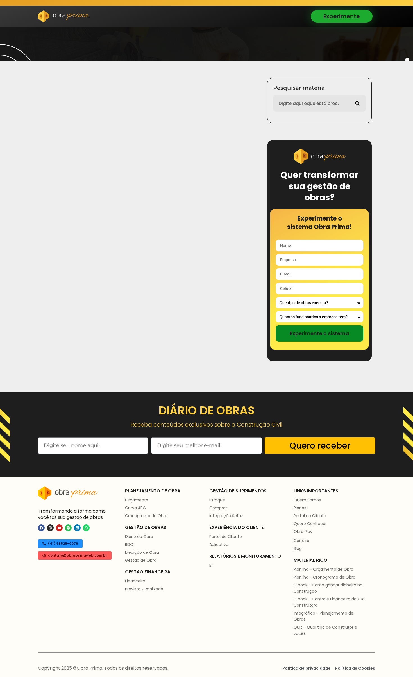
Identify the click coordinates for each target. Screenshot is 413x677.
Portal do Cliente (225, 536)
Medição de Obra (142, 552)
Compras (218, 508)
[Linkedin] (77, 527)
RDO (129, 544)
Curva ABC (135, 508)
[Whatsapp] (86, 527)
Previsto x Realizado (144, 589)
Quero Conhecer (310, 523)
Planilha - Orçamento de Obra (323, 569)
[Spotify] (68, 527)
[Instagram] (50, 527)
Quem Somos (307, 500)
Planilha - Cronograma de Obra (324, 577)
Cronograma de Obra (146, 516)
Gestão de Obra (140, 560)
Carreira (301, 540)
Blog (298, 548)
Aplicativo (218, 544)
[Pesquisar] (357, 103)
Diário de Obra (139, 536)
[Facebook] (41, 527)
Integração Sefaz (226, 516)
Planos (300, 508)
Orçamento (136, 500)
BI (210, 565)
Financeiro (135, 581)
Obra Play (303, 531)
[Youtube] (59, 527)
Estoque (217, 500)
